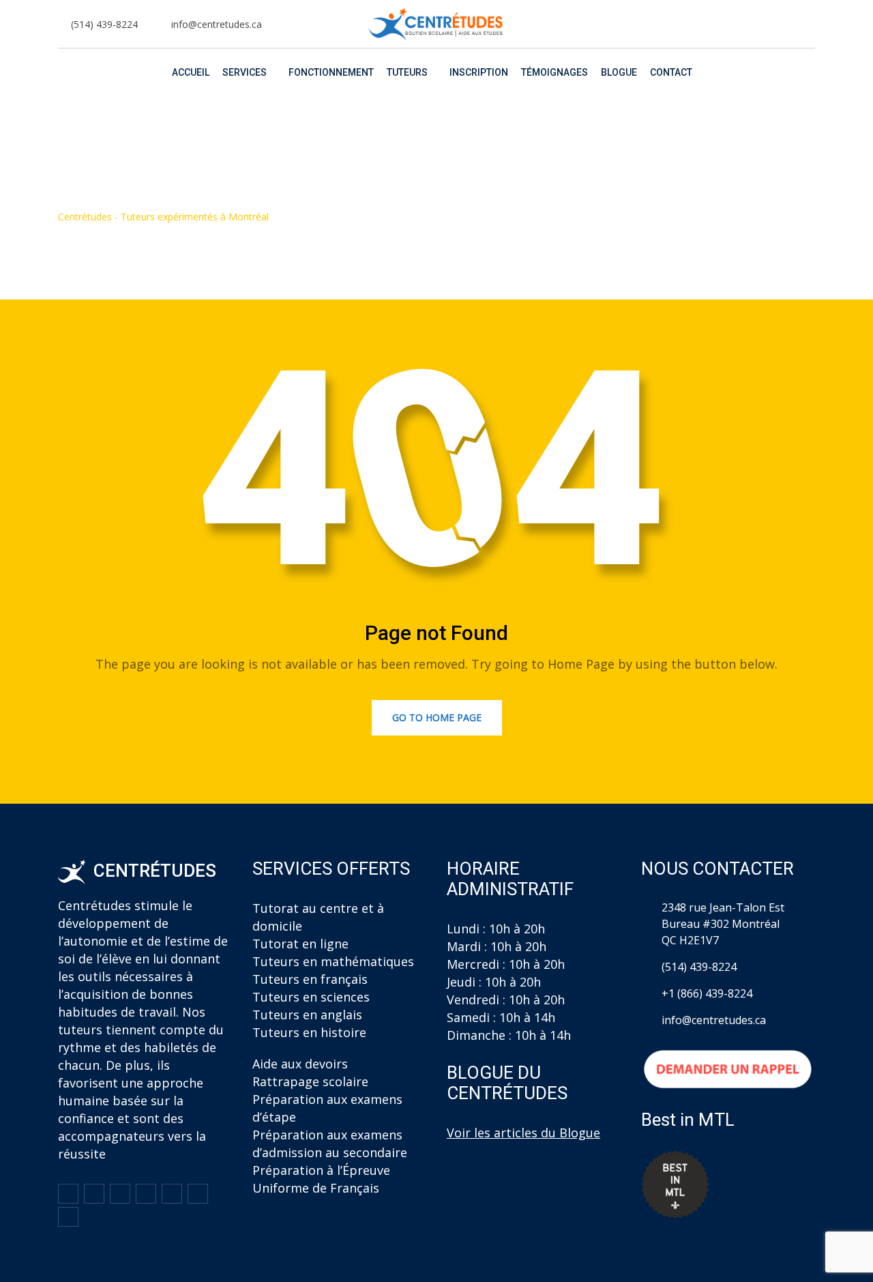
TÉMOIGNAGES (554, 72)
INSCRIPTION (478, 72)
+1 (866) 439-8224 (707, 993)
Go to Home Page (437, 717)
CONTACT (671, 72)
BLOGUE (619, 72)
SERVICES (244, 72)
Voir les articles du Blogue (523, 1132)
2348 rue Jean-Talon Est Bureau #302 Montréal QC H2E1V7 (723, 924)
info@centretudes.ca (216, 24)
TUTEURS (407, 72)
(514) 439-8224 (104, 24)
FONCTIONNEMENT (331, 72)
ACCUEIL (190, 72)
